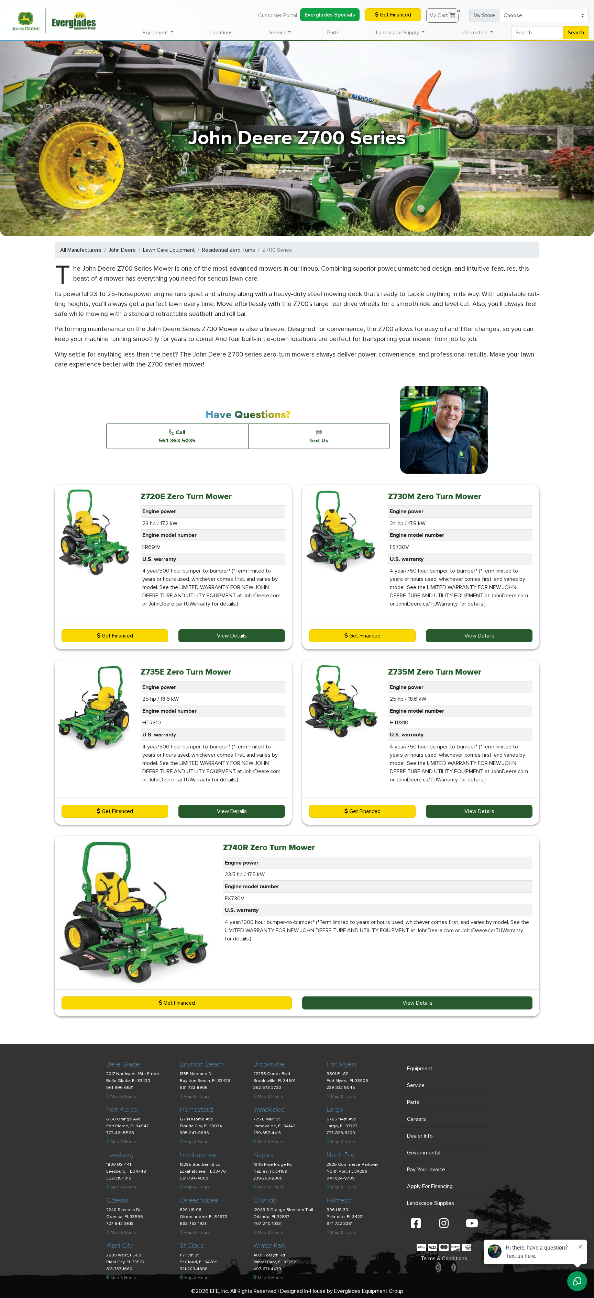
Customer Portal (277, 15)
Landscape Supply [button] (398, 32)
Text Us (318, 440)
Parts (333, 32)
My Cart (444, 14)
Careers (416, 1119)
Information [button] (475, 32)
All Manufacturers (80, 250)
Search (576, 32)
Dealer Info (420, 1135)
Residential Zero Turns (228, 250)
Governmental (423, 1152)
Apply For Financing (430, 1186)
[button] (44, 138)
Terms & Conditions (444, 1258)
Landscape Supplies (430, 1203)
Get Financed (394, 14)
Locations (221, 32)
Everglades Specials (330, 14)
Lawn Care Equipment (169, 250)
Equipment (419, 1068)
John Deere (122, 250)
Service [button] (278, 32)
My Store (484, 15)
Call (177, 436)
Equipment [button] (156, 32)
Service (416, 1085)
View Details (232, 635)
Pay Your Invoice (426, 1169)
